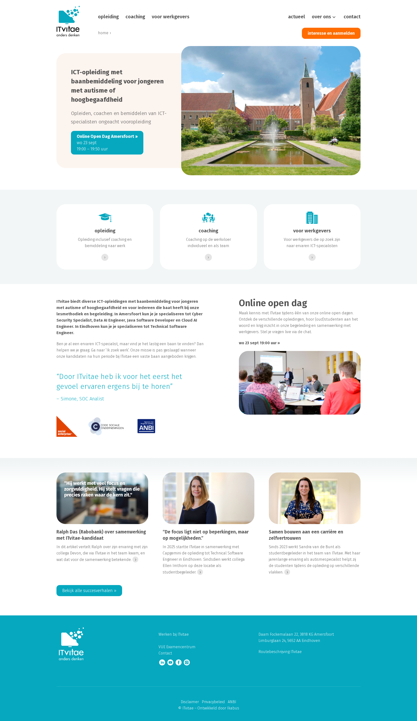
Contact (165, 653)
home (103, 33)
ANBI (232, 702)
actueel (296, 17)
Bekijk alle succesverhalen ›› (89, 590)
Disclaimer (190, 702)
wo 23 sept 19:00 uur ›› (259, 343)
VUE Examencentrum (177, 647)
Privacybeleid (213, 702)
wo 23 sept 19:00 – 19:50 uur (107, 143)
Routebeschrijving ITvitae (280, 651)
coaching (135, 17)
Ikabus (233, 708)
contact (352, 17)
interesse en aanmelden (331, 33)
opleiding (108, 17)
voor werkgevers (170, 17)
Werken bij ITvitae (174, 634)
